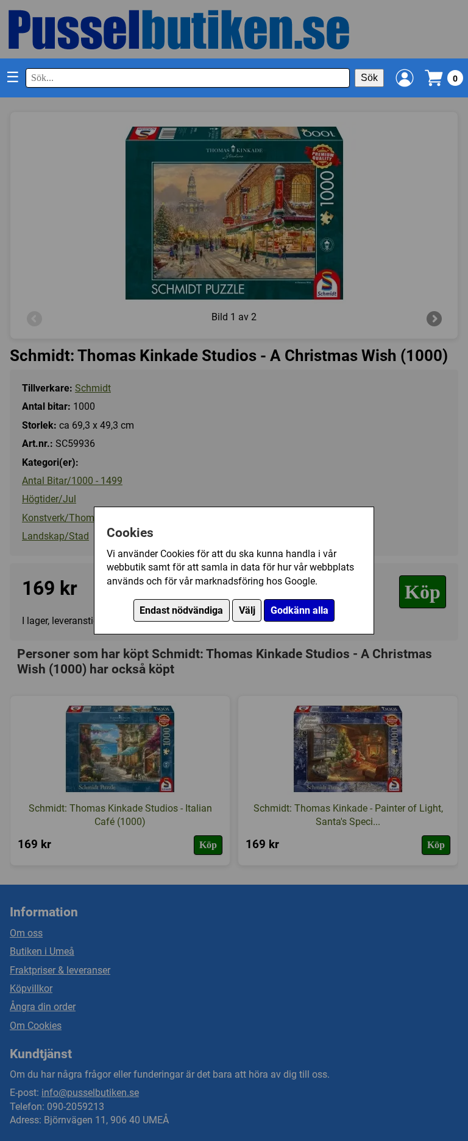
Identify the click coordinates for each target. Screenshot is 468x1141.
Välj (247, 610)
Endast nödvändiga (181, 610)
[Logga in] (404, 78)
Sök (369, 77)
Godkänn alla (299, 610)
